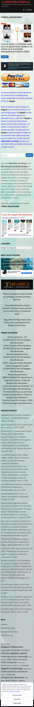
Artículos (5, 653)
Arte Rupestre (25, 650)
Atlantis (23, 653)
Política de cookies (14, 691)
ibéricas (8, 680)
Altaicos (8, 644)
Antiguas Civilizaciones (12, 646)
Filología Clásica (27, 669)
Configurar (17, 703)
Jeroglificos (21, 681)
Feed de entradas (8, 628)
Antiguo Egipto (6, 650)
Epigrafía (5, 668)
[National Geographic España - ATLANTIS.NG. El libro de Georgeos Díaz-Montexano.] (17, 368)
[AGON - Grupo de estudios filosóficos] (16, 362)
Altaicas (3, 644)
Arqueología (15, 650)
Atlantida (14, 653)
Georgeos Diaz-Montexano (12, 677)
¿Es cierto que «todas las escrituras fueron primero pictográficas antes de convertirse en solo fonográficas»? (16, 587)
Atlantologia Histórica (9, 656)
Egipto (20, 665)
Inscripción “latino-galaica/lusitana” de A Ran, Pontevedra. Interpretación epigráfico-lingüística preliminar (17, 551)
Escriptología (16, 668)
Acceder (4, 624)
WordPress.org (7, 635)
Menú (30, 10)
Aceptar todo (17, 695)
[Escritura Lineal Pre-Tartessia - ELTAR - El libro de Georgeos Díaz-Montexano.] (17, 401)
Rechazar (17, 699)
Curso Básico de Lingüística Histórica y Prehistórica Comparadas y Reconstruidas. (16, 487)
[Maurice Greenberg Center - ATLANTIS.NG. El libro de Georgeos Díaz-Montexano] (17, 357)
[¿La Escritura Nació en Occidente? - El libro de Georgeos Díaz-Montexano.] (17, 387)
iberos (3, 681)
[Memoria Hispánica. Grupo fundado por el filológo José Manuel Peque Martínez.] (17, 296)
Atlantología (23, 656)
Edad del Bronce (14, 665)
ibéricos (14, 681)
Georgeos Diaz (10, 675)
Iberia (26, 678)
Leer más (5, 56)
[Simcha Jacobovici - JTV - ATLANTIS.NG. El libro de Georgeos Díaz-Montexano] (17, 339)
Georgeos (3, 674)
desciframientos (21, 662)
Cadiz (30, 657)
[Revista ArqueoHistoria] (17, 374)
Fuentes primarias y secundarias (14, 671)
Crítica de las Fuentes (19, 659)
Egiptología (25, 665)
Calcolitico (3, 659)
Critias (9, 659)
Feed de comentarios (9, 632)
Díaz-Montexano (5, 665)
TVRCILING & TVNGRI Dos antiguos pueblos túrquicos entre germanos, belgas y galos (15, 542)
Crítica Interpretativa (9, 662)
